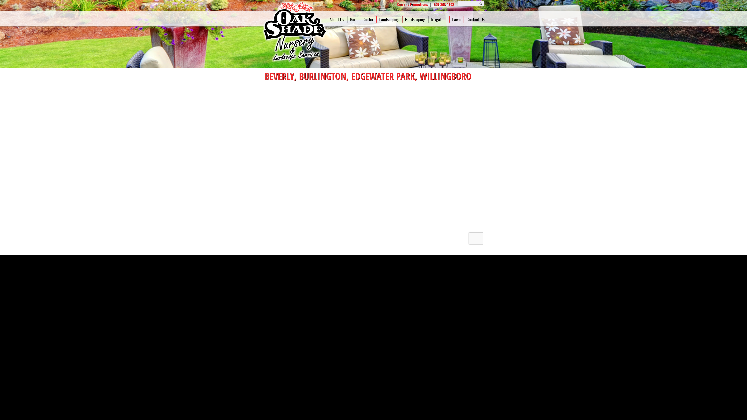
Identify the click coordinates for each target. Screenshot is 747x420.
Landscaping (389, 19)
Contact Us (475, 19)
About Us (337, 19)
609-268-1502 (444, 4)
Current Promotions (412, 4)
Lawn (456, 19)
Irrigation (438, 19)
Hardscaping (415, 19)
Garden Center (362, 19)
